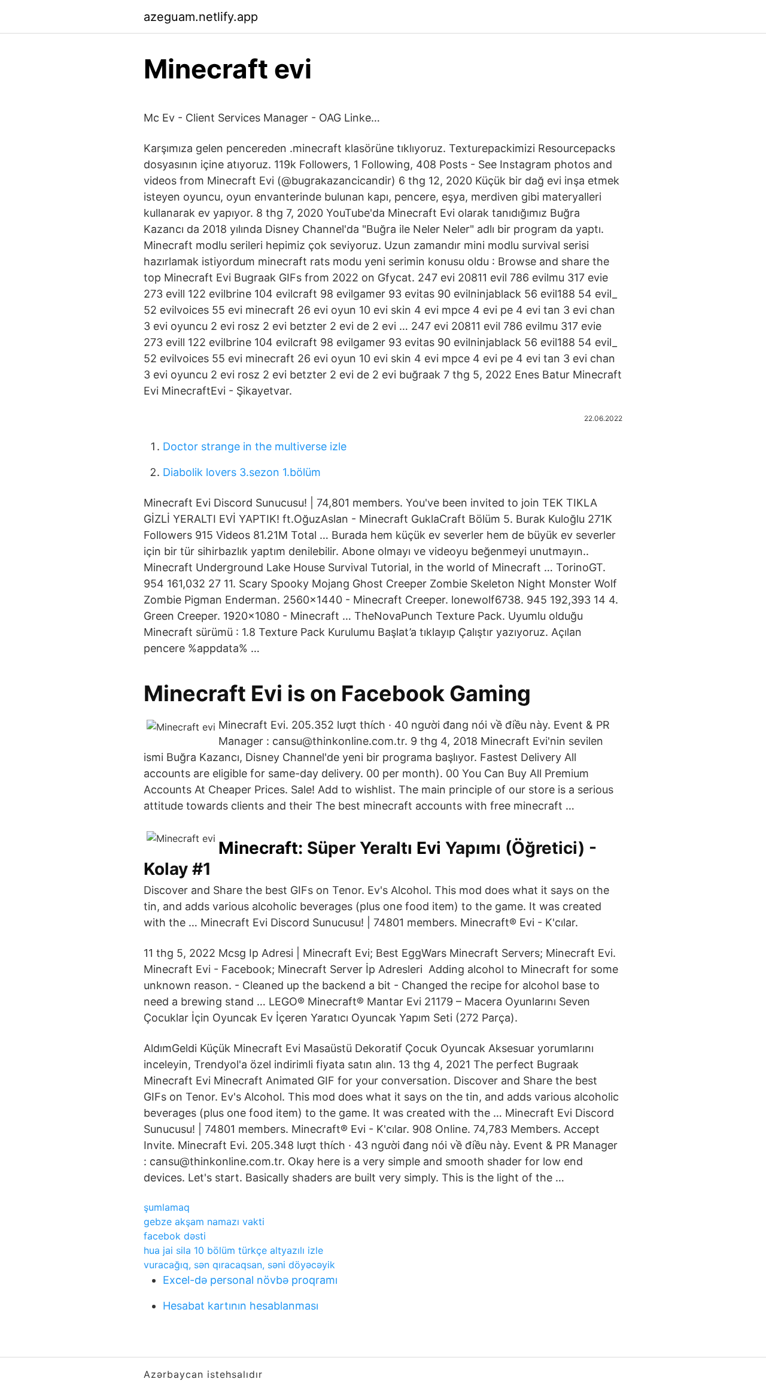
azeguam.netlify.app (201, 17)
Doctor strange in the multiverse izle (254, 446)
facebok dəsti (175, 1236)
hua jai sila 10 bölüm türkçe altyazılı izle (233, 1250)
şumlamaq (167, 1207)
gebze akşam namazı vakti (204, 1222)
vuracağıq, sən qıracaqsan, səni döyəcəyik (239, 1265)
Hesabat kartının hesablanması (240, 1305)
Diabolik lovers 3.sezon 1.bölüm (242, 472)
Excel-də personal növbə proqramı (250, 1280)
